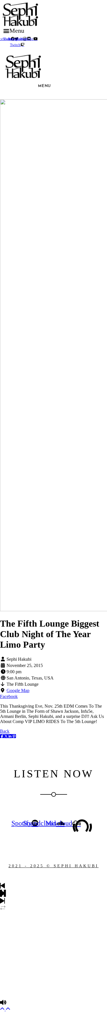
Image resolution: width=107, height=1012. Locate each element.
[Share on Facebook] (2, 736)
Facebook (9, 696)
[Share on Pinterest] (14, 736)
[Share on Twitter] (6, 736)
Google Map (18, 690)
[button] (13, 30)
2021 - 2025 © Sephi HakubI (54, 866)
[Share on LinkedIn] (10, 736)
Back (4, 731)
